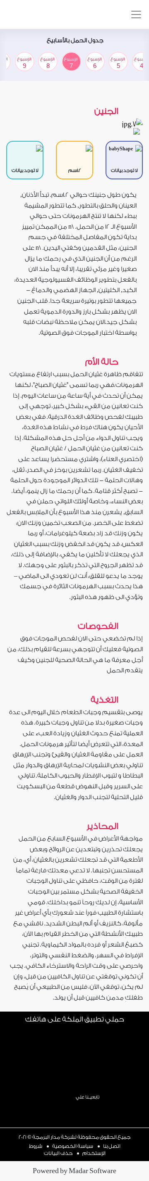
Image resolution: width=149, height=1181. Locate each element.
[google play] (18, 18)
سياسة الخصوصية (72, 1146)
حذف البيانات (58, 1153)
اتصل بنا (111, 1146)
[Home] (49, 1106)
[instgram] (109, 1109)
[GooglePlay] (74, 1044)
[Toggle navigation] (136, 14)
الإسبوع (118, 63)
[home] (82, 14)
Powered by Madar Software (74, 1171)
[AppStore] (74, 1080)
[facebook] (93, 1109)
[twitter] (77, 1109)
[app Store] (37, 18)
